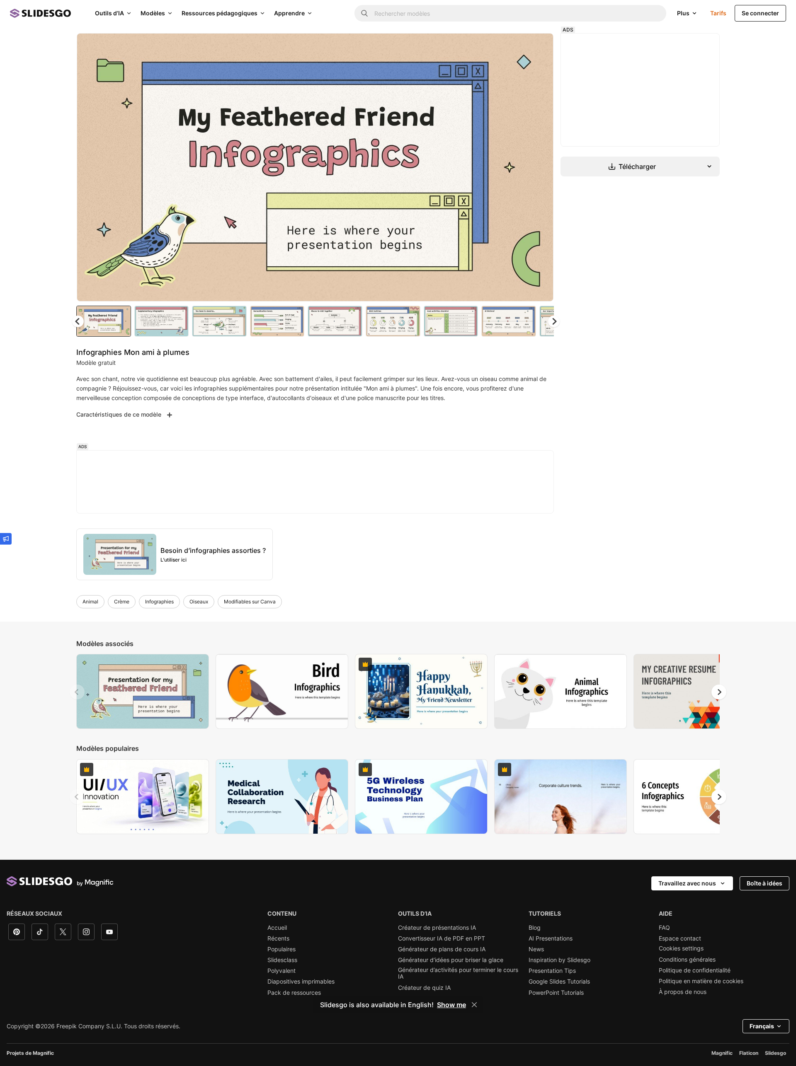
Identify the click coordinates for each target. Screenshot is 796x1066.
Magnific (722, 1053)
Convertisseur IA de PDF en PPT (441, 938)
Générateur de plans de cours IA (441, 949)
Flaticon (748, 1053)
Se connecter (760, 13)
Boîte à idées (764, 883)
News (536, 949)
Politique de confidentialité (694, 970)
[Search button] (364, 13)
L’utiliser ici (173, 560)
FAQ (664, 927)
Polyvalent (281, 970)
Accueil (277, 927)
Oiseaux (198, 601)
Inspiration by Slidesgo (559, 960)
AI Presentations (551, 938)
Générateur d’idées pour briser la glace (450, 960)
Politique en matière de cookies (701, 981)
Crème (121, 601)
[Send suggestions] (6, 539)
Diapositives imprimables (301, 981)
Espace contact (680, 938)
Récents (278, 938)
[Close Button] (474, 1004)
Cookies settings (681, 948)
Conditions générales (687, 959)
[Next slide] (541, 167)
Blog (535, 927)
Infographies (159, 601)
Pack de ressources (294, 992)
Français (762, 1026)
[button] (554, 321)
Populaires (281, 949)
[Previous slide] (77, 692)
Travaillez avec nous (687, 883)
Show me (451, 1004)
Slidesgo (775, 1053)
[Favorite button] (518, 46)
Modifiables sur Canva (250, 601)
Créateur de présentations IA (437, 927)
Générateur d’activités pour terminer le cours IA (458, 973)
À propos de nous (682, 992)
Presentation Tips (552, 970)
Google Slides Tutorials (559, 981)
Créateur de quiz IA (424, 987)
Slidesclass (282, 960)
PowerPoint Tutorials (556, 992)
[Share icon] (539, 46)
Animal (90, 601)
